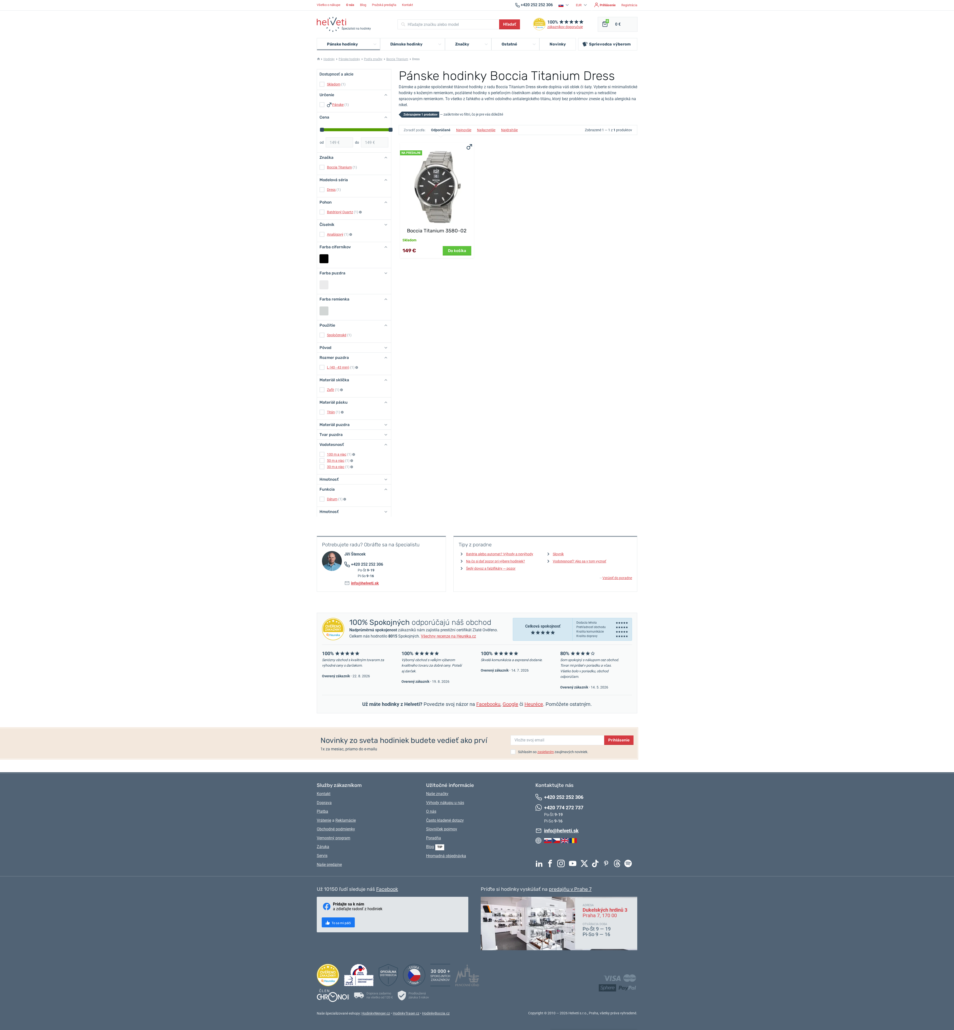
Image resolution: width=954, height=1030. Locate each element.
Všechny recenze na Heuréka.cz (448, 636)
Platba (322, 811)
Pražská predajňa (384, 5)
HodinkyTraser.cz (406, 1013)
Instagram (562, 863)
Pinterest (607, 863)
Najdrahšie (509, 130)
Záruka (323, 846)
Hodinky (329, 59)
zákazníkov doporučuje (565, 27)
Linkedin (540, 863)
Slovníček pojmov (441, 829)
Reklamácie (345, 820)
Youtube (574, 863)
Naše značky (437, 793)
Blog (363, 5)
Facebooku (488, 704)
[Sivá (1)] (323, 310)
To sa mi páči (341, 923)
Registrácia (629, 5)
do (357, 142)
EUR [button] (579, 5)
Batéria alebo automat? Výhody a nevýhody (499, 554)
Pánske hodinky (349, 59)
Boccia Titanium (397, 59)
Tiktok (596, 863)
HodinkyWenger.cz (375, 1013)
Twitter (586, 863)
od (322, 142)
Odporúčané (440, 130)
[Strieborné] (323, 284)
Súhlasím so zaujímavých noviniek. (553, 752)
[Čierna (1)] (323, 258)
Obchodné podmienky (336, 829)
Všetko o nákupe (328, 5)
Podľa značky (373, 59)
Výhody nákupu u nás (445, 802)
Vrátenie (324, 820)
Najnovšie (463, 130)
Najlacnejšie (486, 130)
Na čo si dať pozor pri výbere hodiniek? (495, 561)
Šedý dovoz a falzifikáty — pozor (491, 568)
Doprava (324, 802)
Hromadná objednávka (446, 856)
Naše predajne (329, 864)
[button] (564, 5)
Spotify (629, 863)
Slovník (558, 554)
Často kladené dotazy (445, 820)
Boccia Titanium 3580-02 (437, 231)
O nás (431, 811)
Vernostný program (333, 838)
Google (510, 704)
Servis (322, 855)
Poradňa (433, 838)
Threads (618, 863)
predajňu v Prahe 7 (570, 889)
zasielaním (545, 752)
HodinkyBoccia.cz (436, 1013)
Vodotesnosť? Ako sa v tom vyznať (579, 561)
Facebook (551, 863)
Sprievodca (610, 44)
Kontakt (407, 5)
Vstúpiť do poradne (615, 578)
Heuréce (533, 704)
